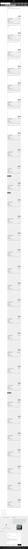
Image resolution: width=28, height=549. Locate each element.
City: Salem (6, 5)
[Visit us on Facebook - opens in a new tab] (6, 525)
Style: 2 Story (13, 5)
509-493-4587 (9, 528)
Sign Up (7, 527)
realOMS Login (19, 548)
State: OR (10, 5)
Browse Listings (23, 548)
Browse (4, 512)
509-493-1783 (5, 528)
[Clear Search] (16, 5)
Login (5, 527)
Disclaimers (16, 548)
